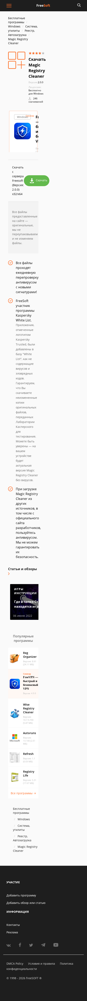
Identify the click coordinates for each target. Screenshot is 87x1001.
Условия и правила (41, 963)
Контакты (13, 925)
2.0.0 (36, 82)
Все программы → (23, 793)
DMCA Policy (14, 963)
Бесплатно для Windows (36, 92)
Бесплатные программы (16, 20)
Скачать (41, 180)
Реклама (12, 932)
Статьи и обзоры (22, 569)
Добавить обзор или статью (26, 903)
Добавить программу (21, 895)
